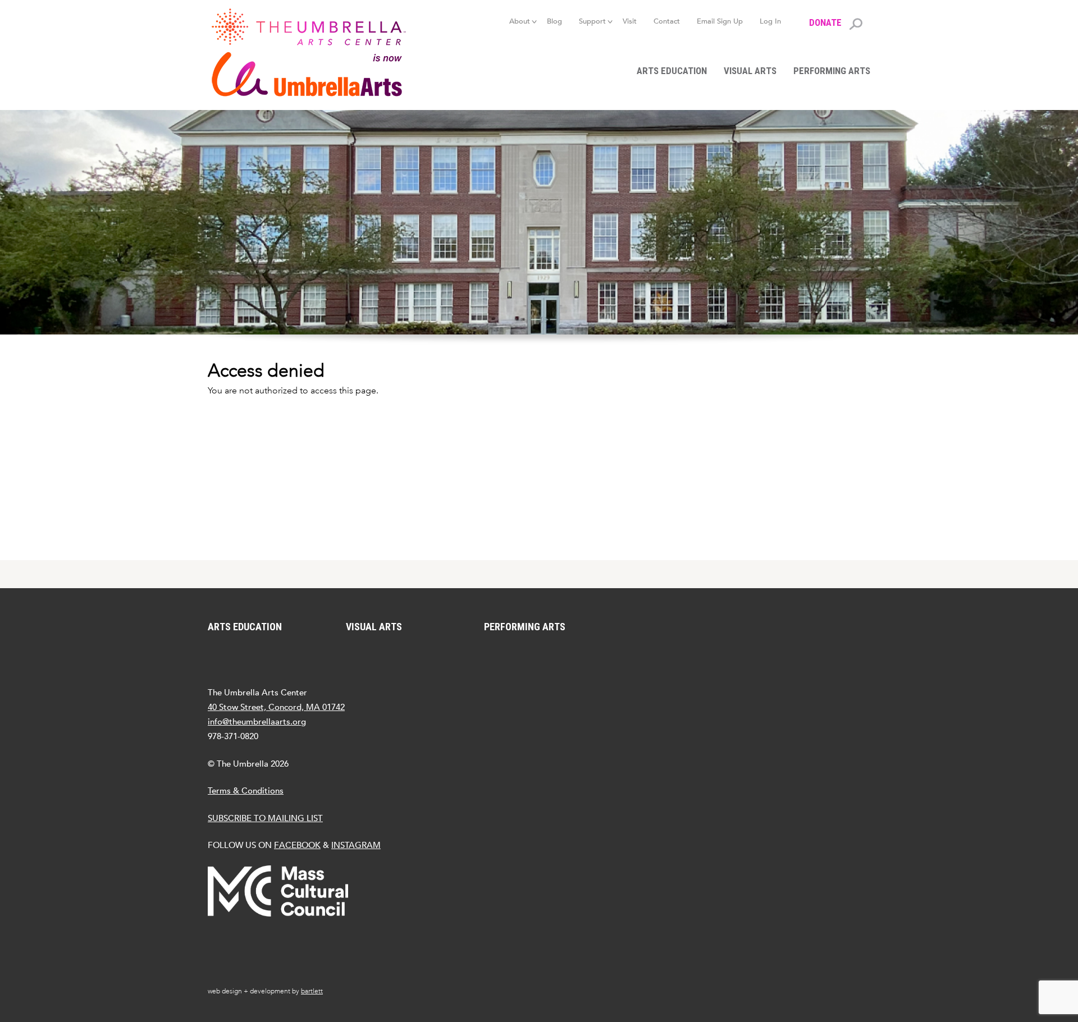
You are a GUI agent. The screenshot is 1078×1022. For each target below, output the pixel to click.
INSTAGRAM (356, 845)
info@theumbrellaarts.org (257, 721)
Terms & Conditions (246, 790)
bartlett (312, 991)
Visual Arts (750, 70)
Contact (667, 21)
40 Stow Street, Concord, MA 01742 (276, 707)
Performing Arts (831, 70)
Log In (770, 21)
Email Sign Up (720, 21)
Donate (825, 22)
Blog (554, 21)
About (519, 21)
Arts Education (672, 70)
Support (592, 21)
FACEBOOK (297, 845)
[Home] (314, 52)
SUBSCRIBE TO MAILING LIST (265, 818)
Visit (630, 21)
